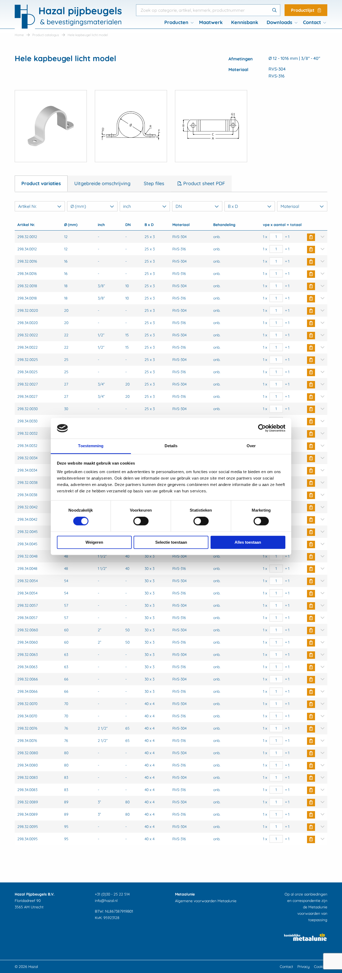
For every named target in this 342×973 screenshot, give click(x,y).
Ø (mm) (78, 206)
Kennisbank (244, 22)
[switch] (141, 521)
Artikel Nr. (27, 206)
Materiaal (290, 206)
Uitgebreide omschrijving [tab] (102, 183)
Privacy (303, 966)
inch (127, 206)
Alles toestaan (248, 542)
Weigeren (94, 542)
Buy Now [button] (311, 237)
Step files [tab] (154, 183)
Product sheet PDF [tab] (203, 183)
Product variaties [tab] (41, 183)
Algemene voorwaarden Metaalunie (205, 900)
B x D (233, 206)
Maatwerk (211, 22)
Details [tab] (171, 445)
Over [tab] (251, 445)
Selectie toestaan (171, 542)
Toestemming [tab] (90, 445)
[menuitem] (177, 22)
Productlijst (303, 10)
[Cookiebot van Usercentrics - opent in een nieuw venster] (262, 428)
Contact (312, 22)
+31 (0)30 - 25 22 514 (112, 894)
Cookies (320, 966)
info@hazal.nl (106, 900)
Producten (176, 22)
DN (179, 206)
